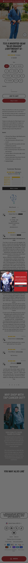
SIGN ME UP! (21, 285)
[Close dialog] (26, 272)
